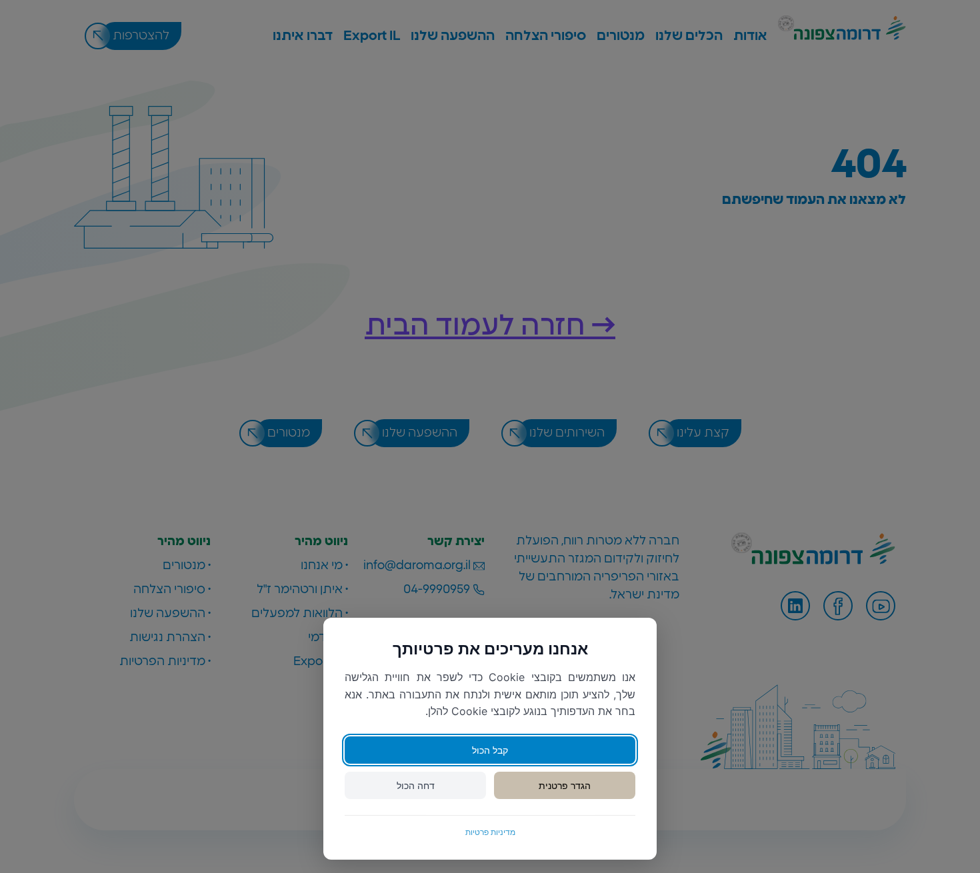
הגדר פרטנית (565, 785)
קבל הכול (490, 750)
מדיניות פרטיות (490, 832)
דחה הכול (416, 785)
